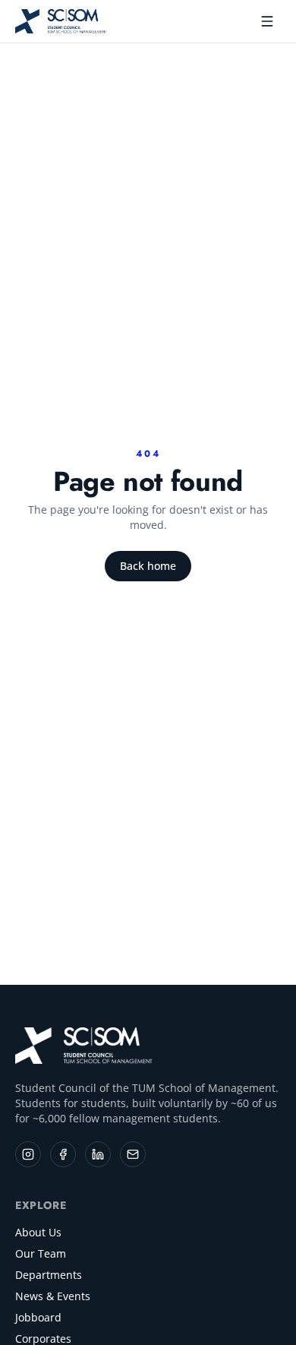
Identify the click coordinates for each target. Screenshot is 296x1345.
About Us (38, 1232)
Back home (148, 566)
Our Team (40, 1253)
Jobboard (38, 1317)
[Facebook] (63, 1154)
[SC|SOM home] (84, 1045)
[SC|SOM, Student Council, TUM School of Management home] (61, 21)
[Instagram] (28, 1154)
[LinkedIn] (98, 1154)
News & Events (52, 1296)
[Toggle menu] (267, 21)
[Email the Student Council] (133, 1154)
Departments (48, 1274)
